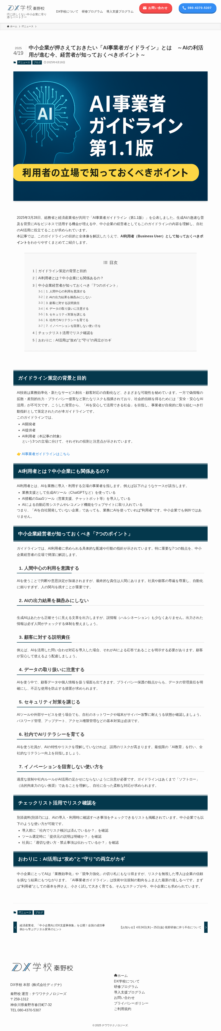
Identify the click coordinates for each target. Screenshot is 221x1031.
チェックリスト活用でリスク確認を (65, 333)
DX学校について (127, 981)
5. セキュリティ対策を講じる (66, 314)
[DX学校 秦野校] (26, 7)
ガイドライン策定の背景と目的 (62, 271)
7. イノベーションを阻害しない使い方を (73, 326)
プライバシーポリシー (131, 1003)
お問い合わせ (124, 997)
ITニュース (24, 62)
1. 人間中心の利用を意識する (66, 291)
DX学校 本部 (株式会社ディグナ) (36, 985)
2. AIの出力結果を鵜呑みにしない (68, 297)
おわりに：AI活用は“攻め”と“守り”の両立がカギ (74, 340)
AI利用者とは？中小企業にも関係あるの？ (71, 278)
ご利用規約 (122, 1009)
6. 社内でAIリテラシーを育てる (67, 320)
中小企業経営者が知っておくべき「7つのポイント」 (79, 285)
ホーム (122, 975)
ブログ (37, 62)
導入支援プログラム (129, 992)
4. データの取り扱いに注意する (67, 308)
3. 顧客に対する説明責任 (63, 303)
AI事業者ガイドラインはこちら (46, 454)
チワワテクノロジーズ (49, 994)
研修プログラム (126, 986)
